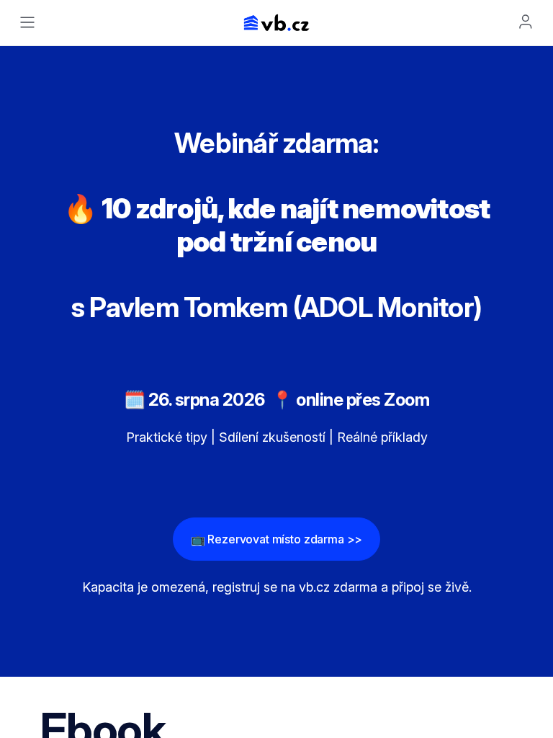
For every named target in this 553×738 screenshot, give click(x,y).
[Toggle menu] (27, 22)
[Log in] (526, 22)
